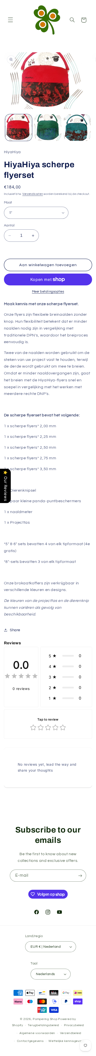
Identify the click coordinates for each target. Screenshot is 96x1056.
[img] (21, 676)
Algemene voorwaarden (37, 1033)
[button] (10, 20)
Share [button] (15, 630)
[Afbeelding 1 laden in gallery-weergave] (18, 127)
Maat (8, 202)
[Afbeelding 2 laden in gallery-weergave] (47, 127)
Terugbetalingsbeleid (43, 1025)
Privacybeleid (74, 1025)
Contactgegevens (30, 1041)
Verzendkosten (32, 194)
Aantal (9, 225)
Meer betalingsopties (48, 291)
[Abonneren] (80, 876)
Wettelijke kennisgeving (66, 1041)
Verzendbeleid (70, 1033)
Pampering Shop (45, 1019)
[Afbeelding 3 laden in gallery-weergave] (77, 127)
